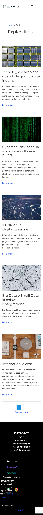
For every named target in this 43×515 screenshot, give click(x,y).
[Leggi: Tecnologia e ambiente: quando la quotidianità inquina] (21, 56)
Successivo (21, 412)
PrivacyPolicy (21, 510)
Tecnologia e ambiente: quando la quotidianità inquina (21, 76)
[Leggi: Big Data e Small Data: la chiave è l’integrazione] (21, 278)
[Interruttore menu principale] (32, 5)
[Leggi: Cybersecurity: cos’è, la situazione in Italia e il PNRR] (21, 129)
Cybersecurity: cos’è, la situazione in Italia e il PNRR (20, 151)
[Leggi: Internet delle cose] (21, 346)
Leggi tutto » (7, 104)
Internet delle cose (17, 364)
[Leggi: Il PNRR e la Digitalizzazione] (21, 207)
